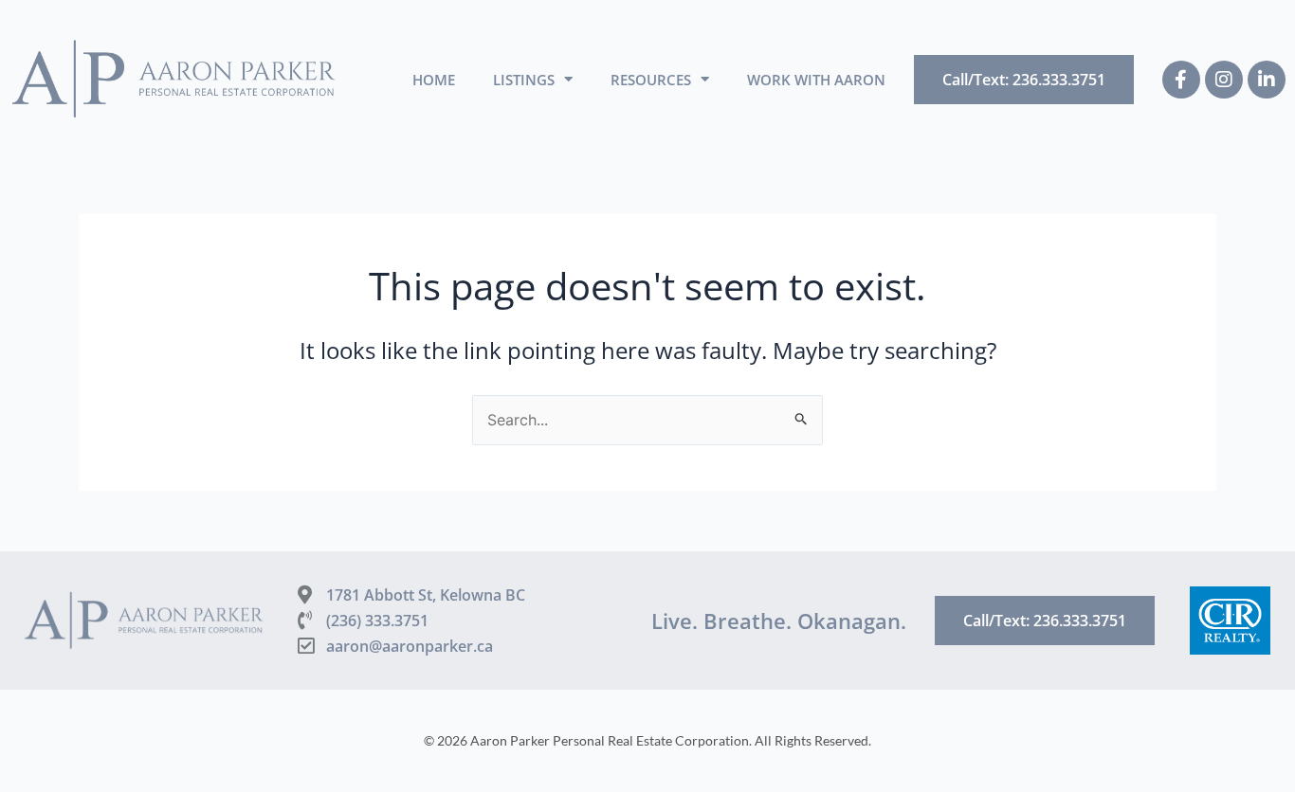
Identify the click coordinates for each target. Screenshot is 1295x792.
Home (433, 79)
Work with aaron (816, 79)
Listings (524, 79)
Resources (651, 79)
